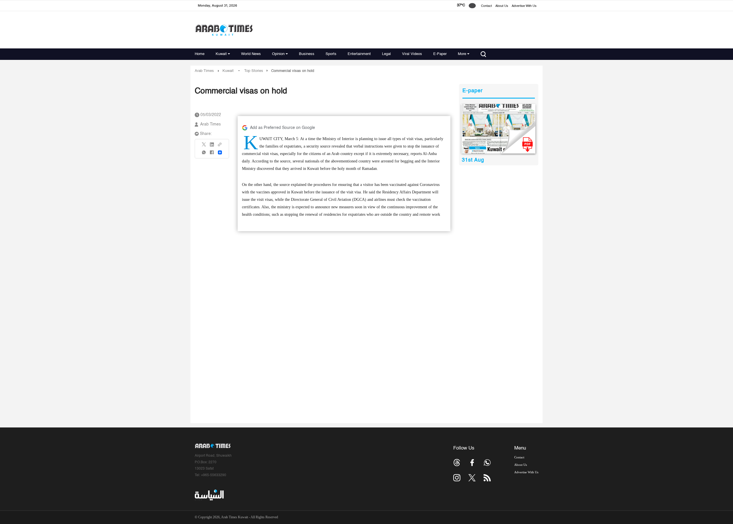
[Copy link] (220, 146)
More (462, 54)
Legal (386, 54)
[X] (204, 146)
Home (199, 54)
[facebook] (212, 154)
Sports (331, 54)
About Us (501, 6)
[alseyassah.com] (209, 495)
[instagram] (456, 477)
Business (306, 54)
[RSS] (487, 477)
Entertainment (359, 54)
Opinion (278, 54)
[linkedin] (212, 146)
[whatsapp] (204, 154)
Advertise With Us (524, 6)
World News (251, 54)
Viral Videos (412, 54)
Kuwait (221, 54)
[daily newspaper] (499, 129)
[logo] (224, 30)
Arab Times (204, 71)
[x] (472, 477)
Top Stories (253, 71)
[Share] (220, 152)
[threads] (456, 462)
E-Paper (440, 54)
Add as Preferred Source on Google (282, 128)
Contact (486, 6)
